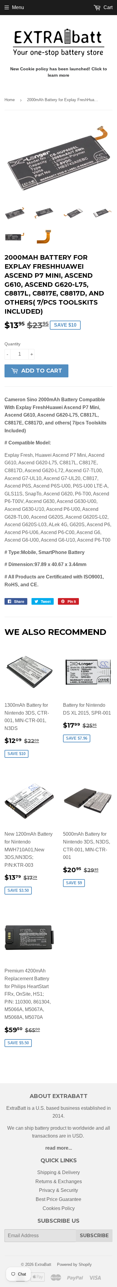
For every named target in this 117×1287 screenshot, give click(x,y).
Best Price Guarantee (58, 1199)
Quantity (12, 343)
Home (9, 100)
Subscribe (94, 1235)
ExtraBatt (43, 1264)
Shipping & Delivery (58, 1172)
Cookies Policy (59, 1208)
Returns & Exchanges (58, 1181)
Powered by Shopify (74, 1264)
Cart (107, 7)
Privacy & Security (58, 1190)
